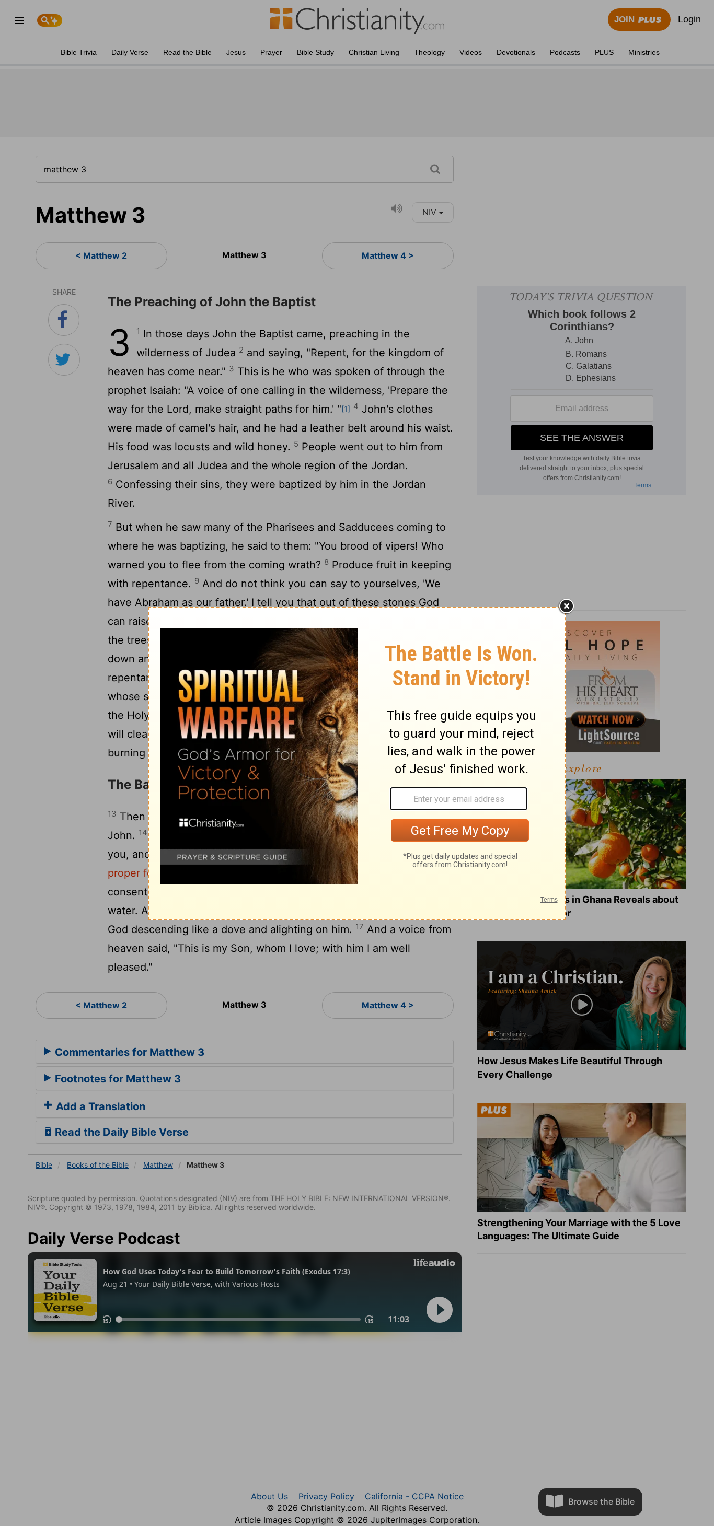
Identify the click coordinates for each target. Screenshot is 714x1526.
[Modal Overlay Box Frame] (357, 763)
